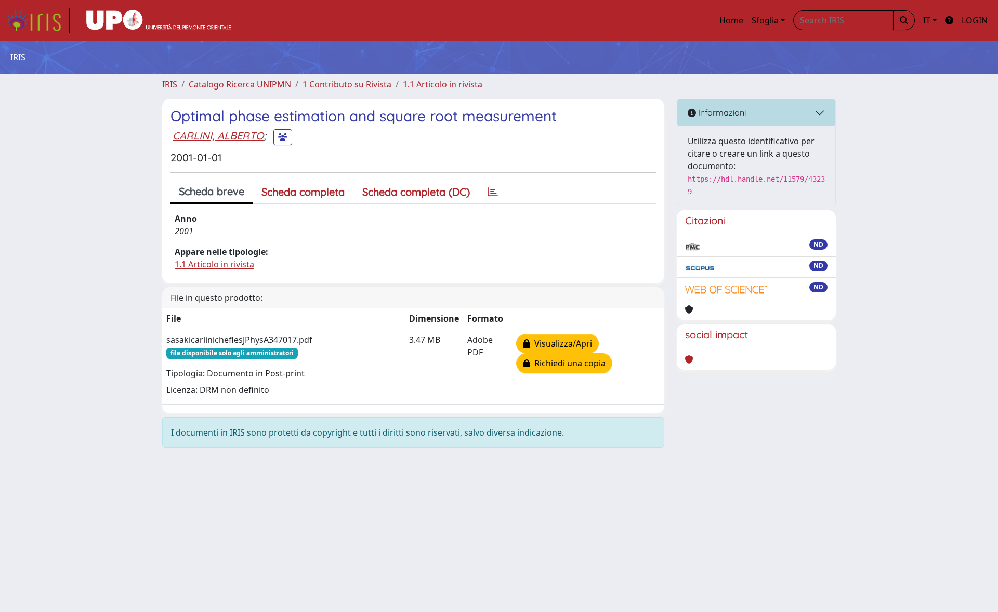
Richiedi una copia (568, 363)
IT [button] (926, 20)
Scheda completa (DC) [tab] (416, 191)
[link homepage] (38, 20)
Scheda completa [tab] (303, 191)
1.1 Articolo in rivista (442, 84)
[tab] (493, 192)
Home (731, 20)
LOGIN (975, 20)
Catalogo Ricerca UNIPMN (240, 84)
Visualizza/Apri (561, 343)
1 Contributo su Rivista (347, 84)
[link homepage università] (158, 20)
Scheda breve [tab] (211, 191)
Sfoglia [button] (765, 20)
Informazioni (721, 112)
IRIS (169, 84)
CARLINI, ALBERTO (218, 135)
